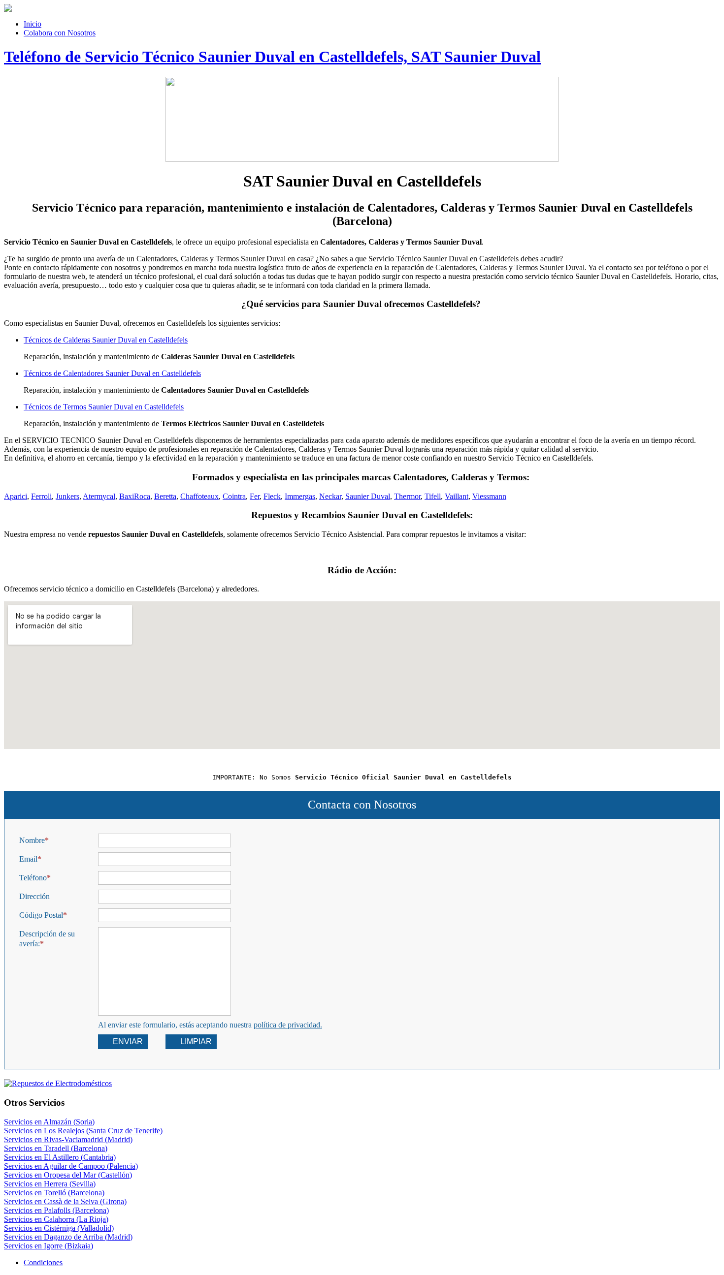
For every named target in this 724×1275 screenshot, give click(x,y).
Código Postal (41, 915)
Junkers (67, 496)
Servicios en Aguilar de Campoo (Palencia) (71, 1166)
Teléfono (33, 877)
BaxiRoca (134, 496)
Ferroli (41, 496)
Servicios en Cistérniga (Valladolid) (59, 1228)
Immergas (300, 496)
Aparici (15, 496)
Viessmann (489, 496)
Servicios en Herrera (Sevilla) (50, 1184)
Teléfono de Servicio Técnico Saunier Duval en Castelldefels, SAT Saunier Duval (272, 56)
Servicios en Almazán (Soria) (49, 1122)
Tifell (433, 496)
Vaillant (456, 496)
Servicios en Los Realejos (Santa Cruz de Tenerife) (83, 1130)
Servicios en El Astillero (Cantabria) (60, 1157)
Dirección (34, 896)
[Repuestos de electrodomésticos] (362, 1083)
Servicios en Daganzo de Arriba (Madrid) (68, 1237)
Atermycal (99, 496)
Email (28, 859)
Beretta (165, 496)
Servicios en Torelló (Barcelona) (54, 1192)
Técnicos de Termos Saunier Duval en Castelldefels (104, 407)
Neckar (330, 496)
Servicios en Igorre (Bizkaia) (48, 1246)
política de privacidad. (288, 1025)
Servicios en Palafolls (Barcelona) (56, 1210)
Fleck (272, 496)
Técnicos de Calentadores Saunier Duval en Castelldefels (112, 373)
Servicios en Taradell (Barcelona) (55, 1148)
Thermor (407, 496)
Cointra (234, 496)
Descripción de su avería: (47, 939)
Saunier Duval (367, 496)
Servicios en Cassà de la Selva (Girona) (65, 1201)
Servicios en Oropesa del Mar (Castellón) (68, 1175)
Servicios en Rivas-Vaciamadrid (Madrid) (68, 1139)
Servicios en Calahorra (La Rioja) (56, 1219)
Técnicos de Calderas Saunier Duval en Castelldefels (106, 340)
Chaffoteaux (199, 496)
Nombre (32, 840)
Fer (255, 496)
